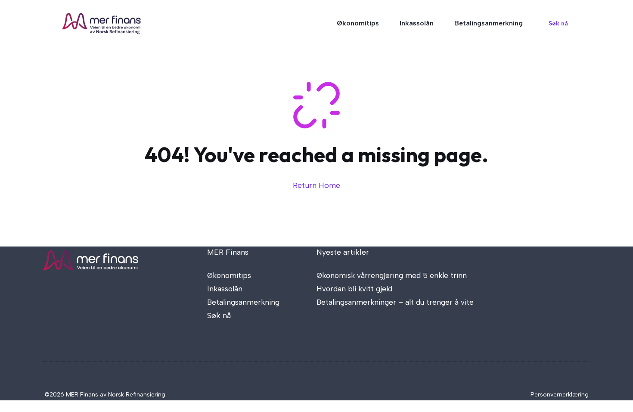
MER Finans (227, 252)
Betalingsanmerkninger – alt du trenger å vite (395, 302)
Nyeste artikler (342, 252)
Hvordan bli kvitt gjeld (354, 288)
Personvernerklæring (560, 394)
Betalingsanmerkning (488, 23)
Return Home (316, 185)
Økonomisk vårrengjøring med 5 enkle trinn (391, 275)
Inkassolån (417, 23)
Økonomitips (358, 23)
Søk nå (558, 23)
